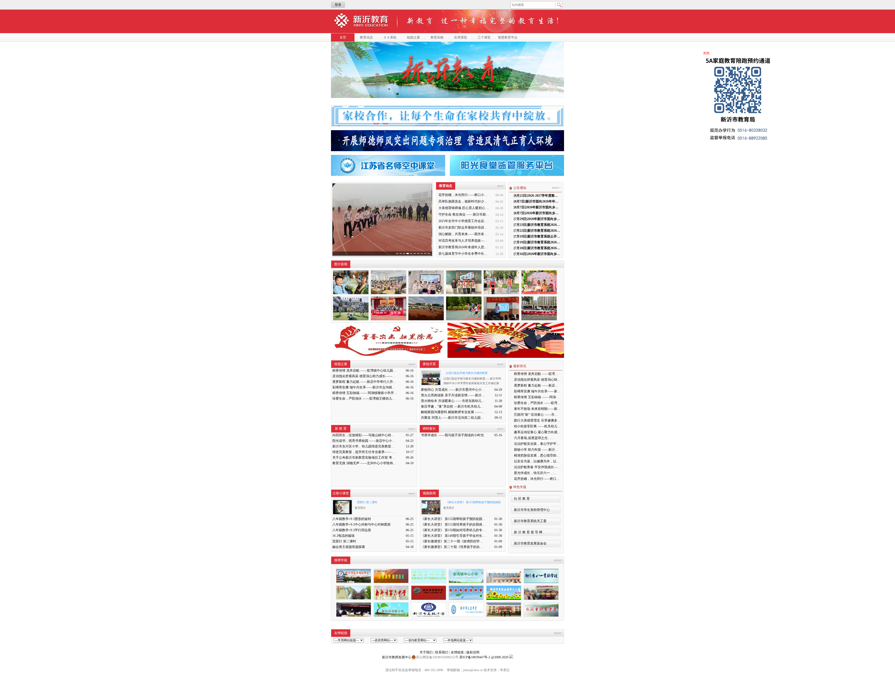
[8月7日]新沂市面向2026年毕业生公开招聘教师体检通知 (537, 201)
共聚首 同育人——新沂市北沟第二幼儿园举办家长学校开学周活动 (453, 417)
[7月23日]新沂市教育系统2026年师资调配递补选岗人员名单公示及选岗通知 (537, 225)
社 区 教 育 (522, 498)
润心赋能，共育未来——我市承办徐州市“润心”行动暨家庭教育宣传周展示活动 (464, 234)
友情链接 (458, 652)
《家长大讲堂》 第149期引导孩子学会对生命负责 (453, 535)
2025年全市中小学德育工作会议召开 (464, 221)
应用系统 (460, 37)
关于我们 (427, 652)
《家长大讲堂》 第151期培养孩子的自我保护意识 (453, 524)
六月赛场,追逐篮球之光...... (533, 438)
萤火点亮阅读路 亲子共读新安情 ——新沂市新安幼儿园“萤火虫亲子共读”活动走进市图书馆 (453, 395)
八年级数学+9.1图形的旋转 (351, 519)
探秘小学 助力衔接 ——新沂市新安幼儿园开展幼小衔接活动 (537, 449)
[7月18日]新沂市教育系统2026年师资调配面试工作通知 (537, 248)
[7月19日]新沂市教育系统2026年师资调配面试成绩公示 (537, 242)
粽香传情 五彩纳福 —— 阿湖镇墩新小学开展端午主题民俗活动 (364, 393)
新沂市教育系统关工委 (530, 521)
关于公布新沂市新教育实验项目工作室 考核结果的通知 (364, 457)
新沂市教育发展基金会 (530, 543)
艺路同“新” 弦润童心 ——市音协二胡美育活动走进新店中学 (537, 414)
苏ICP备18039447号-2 (474, 657)
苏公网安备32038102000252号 (437, 657)
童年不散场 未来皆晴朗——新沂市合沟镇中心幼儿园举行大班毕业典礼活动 (537, 409)
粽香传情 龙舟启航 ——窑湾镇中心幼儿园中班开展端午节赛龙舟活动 (364, 370)
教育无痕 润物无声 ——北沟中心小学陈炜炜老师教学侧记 (364, 463)
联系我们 (442, 652)
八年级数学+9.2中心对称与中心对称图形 (361, 524)
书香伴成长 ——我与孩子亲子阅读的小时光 (452, 435)
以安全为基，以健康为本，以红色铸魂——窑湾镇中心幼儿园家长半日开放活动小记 (537, 461)
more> (500, 186)
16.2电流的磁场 (343, 535)
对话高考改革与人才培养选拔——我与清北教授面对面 (464, 240)
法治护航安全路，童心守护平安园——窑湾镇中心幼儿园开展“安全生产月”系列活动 (537, 444)
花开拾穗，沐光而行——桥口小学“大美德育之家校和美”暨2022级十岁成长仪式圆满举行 (464, 195)
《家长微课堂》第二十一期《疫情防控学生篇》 (453, 541)
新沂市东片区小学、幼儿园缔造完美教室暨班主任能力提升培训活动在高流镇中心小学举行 (364, 446)
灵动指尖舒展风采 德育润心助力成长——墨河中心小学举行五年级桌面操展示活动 (364, 376)
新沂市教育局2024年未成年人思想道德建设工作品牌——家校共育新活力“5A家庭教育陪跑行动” (464, 247)
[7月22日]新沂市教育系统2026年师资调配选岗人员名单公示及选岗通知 (537, 230)
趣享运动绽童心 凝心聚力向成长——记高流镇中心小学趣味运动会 (537, 432)
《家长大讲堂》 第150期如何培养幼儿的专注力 (453, 530)
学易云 (505, 670)
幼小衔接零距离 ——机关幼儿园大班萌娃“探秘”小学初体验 (537, 426)
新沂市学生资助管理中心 (532, 510)
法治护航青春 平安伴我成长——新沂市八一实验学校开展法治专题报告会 (537, 467)
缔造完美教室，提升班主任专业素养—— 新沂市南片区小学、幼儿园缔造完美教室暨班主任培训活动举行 (364, 452)
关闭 (706, 53)
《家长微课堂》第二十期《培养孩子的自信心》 (453, 547)
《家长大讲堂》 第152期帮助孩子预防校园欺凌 (472, 503)
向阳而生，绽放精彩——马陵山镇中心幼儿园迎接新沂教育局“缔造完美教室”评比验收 (364, 435)
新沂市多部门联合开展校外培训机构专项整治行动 (464, 227)
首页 (343, 37)
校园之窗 (413, 37)
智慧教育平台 (507, 37)
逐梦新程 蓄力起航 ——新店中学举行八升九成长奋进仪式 (364, 382)
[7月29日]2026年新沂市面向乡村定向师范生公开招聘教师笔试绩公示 (537, 219)
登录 (338, 5)
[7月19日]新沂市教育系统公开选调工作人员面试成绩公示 (537, 236)
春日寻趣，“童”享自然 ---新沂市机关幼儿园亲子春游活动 (453, 406)
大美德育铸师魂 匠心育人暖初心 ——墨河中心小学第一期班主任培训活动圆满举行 (464, 208)
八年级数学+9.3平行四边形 (351, 530)
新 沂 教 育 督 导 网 (528, 532)
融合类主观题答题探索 (348, 547)
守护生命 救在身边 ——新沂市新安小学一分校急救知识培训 (464, 214)
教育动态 (366, 37)
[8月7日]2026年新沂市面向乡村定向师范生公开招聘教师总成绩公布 (537, 213)
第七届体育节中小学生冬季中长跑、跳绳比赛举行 (464, 253)
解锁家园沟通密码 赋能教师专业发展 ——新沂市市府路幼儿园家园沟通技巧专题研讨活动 (453, 412)
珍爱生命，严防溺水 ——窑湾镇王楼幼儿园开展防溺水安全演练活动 (364, 398)
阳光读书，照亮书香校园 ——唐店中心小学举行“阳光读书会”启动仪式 (364, 441)
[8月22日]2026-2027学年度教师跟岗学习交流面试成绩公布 (537, 195)
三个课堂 (484, 37)
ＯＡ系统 (389, 37)
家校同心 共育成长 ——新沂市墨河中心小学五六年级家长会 (453, 389)
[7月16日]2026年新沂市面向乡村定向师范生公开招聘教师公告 (537, 254)
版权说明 (472, 652)
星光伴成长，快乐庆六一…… (535, 473)
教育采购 (437, 37)
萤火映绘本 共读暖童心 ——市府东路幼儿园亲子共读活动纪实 (453, 401)
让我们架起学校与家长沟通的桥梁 (467, 373)
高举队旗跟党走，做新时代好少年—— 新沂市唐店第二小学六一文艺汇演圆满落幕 (464, 201)
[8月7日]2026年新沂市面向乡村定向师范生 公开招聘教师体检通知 (537, 207)
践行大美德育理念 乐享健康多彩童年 (537, 420)
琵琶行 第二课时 (367, 502)
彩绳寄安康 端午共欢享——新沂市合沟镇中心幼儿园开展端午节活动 (364, 387)
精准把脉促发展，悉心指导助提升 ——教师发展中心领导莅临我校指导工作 (537, 455)
